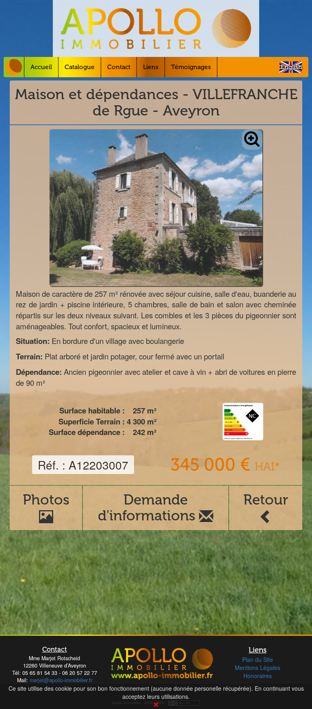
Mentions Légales (257, 667)
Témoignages (191, 67)
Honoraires (257, 676)
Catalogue (80, 67)
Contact (118, 67)
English (291, 67)
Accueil (41, 67)
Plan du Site (257, 659)
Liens (150, 67)
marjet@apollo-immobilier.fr (61, 680)
